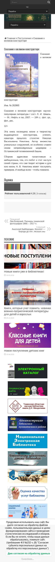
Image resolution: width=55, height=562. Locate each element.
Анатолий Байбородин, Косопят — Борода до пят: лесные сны (28, 229)
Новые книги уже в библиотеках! (24, 271)
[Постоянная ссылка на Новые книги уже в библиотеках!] (27, 268)
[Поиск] (49, 2)
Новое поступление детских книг (24, 350)
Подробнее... (27, 559)
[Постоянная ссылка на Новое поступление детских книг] (27, 347)
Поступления (24, 38)
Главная (11, 38)
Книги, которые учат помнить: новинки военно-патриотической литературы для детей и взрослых (27, 311)
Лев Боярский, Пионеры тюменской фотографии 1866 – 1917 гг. (27, 221)
